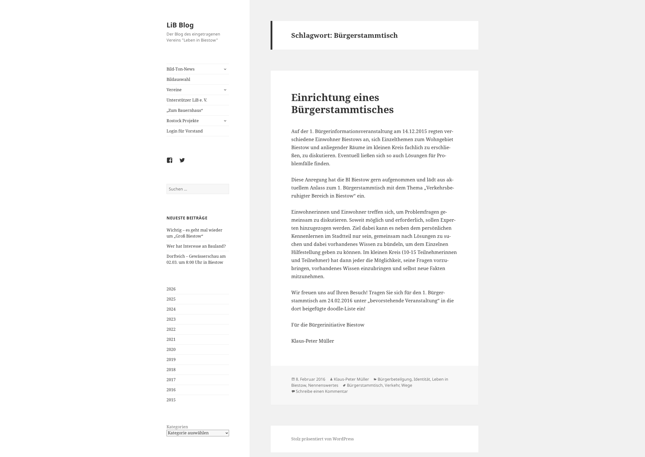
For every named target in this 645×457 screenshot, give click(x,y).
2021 (171, 339)
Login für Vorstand (185, 131)
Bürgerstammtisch (365, 385)
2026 (171, 289)
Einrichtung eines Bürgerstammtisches (342, 103)
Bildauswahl (178, 79)
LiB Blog (180, 24)
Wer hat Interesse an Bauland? (196, 246)
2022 (171, 329)
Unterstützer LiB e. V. (187, 100)
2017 (171, 379)
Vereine (174, 89)
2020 (171, 349)
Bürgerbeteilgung (395, 379)
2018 (171, 369)
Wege (406, 385)
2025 (171, 299)
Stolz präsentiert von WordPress (322, 439)
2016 (171, 390)
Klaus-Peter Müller (351, 379)
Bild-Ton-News (181, 69)
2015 (171, 400)
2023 (171, 319)
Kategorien (177, 427)
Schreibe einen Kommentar (322, 391)
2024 (171, 309)
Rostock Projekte (183, 120)
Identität (422, 379)
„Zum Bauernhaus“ (185, 110)
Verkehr (392, 385)
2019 (171, 359)
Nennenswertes (323, 385)
